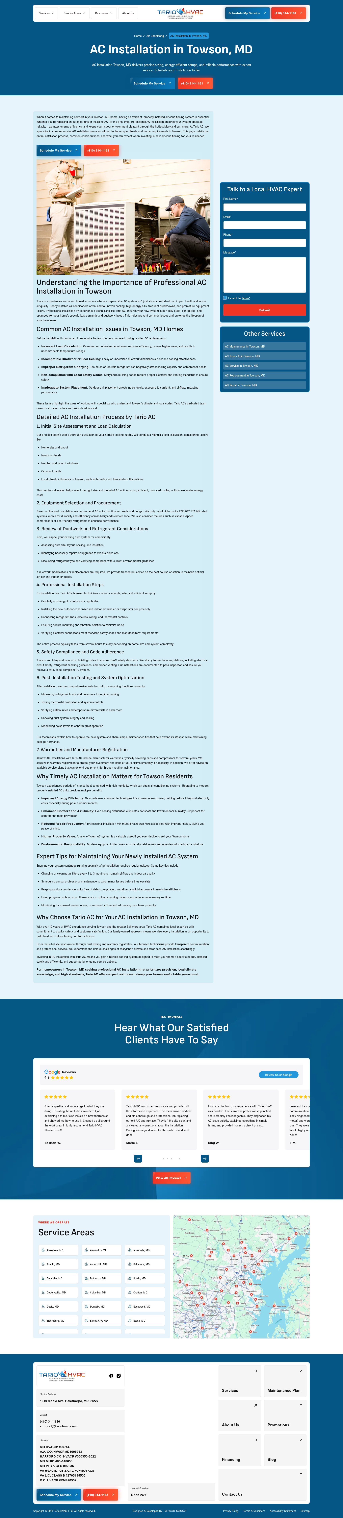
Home (138, 36)
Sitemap (305, 1510)
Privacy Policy (230, 1510)
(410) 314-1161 (51, 1421)
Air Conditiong (155, 36)
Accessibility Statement (283, 1510)
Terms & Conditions (254, 1510)
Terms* (246, 298)
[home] (180, 13)
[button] (46, 13)
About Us (128, 13)
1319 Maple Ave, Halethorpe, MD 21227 (69, 1401)
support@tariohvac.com (58, 1426)
